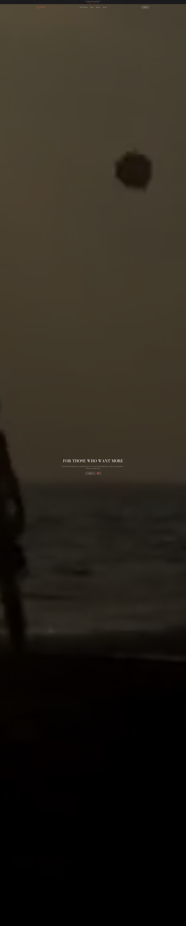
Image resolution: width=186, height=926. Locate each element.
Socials (105, 7)
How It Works (84, 7)
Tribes (92, 7)
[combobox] (99, 473)
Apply (145, 7)
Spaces (98, 7)
